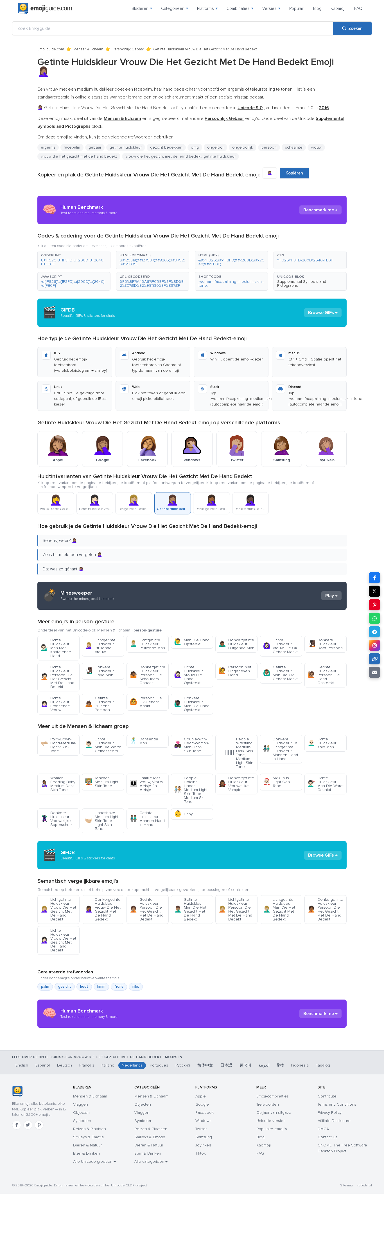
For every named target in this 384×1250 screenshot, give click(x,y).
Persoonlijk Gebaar (128, 49)
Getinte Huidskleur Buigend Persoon (99, 704)
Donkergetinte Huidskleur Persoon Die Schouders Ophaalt (147, 675)
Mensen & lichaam (88, 49)
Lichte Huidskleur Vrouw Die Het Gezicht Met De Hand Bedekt (58, 940)
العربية (264, 1065)
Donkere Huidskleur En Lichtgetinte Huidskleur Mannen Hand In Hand (280, 749)
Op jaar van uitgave (273, 1112)
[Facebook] (16, 1125)
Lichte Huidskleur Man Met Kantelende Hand (55, 648)
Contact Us (327, 1137)
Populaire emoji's (271, 1128)
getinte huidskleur (126, 147)
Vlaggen (80, 1104)
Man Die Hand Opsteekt (191, 642)
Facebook (204, 1112)
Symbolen (82, 1120)
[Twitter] (27, 1125)
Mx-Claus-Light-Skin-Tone (277, 782)
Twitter (201, 1128)
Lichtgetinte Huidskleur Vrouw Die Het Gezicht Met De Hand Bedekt (58, 909)
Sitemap (346, 1185)
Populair (296, 8)
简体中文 (205, 1065)
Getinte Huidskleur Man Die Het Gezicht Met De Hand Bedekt (190, 909)
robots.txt (364, 1185)
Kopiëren (294, 173)
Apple (200, 1096)
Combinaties (240, 8)
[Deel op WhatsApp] (374, 618)
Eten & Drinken (86, 1153)
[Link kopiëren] (374, 658)
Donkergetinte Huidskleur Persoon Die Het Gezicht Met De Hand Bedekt (325, 909)
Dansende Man (144, 741)
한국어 (245, 1065)
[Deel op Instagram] (374, 645)
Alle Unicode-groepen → (94, 1161)
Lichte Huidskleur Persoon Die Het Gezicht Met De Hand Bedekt (57, 677)
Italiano (107, 1065)
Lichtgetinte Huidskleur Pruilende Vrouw (100, 646)
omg (195, 147)
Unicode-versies (270, 1120)
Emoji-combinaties (272, 1096)
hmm (101, 986)
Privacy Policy (330, 1112)
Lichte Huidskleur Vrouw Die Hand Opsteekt (188, 675)
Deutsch (64, 1065)
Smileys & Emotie (88, 1137)
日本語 (226, 1065)
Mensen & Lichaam (90, 1096)
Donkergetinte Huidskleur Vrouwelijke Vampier (236, 784)
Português (159, 1065)
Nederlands (132, 1065)
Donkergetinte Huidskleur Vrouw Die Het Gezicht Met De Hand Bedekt (103, 909)
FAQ (358, 8)
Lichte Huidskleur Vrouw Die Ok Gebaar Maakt (280, 646)
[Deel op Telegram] (374, 631)
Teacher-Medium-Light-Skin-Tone (102, 782)
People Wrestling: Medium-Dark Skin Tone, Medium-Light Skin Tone (235, 753)
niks (135, 986)
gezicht (64, 986)
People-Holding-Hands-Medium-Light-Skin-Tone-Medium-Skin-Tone (191, 790)
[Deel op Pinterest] (374, 604)
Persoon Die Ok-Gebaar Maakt (146, 702)
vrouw (316, 147)
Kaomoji (338, 8)
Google (202, 1104)
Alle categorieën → (151, 1161)
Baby (183, 814)
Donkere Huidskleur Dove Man (99, 671)
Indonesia (300, 1065)
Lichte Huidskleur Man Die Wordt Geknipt (326, 784)
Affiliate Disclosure (334, 1120)
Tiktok (200, 1153)
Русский (182, 1065)
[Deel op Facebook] (374, 577)
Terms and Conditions (337, 1104)
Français (86, 1065)
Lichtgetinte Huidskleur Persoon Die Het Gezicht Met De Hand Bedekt (235, 909)
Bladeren (142, 8)
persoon (269, 147)
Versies (271, 8)
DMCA (323, 1128)
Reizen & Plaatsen (89, 1128)
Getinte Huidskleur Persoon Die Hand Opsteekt (324, 675)
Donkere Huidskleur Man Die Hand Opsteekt (191, 704)
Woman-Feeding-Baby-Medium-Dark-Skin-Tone (58, 784)
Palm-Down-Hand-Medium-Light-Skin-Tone (58, 745)
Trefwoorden (267, 1104)
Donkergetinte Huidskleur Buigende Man (236, 644)
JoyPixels (203, 1145)
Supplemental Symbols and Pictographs (301, 283)
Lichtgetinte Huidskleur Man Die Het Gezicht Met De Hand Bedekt (279, 909)
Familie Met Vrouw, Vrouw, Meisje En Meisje (147, 784)
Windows (203, 1120)
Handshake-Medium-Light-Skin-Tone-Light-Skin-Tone (102, 820)
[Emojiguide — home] (45, 8)
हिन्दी (280, 1065)
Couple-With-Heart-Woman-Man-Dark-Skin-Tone (191, 745)
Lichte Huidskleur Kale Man (322, 743)
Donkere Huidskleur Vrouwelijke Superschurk (56, 818)
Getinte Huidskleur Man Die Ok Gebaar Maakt (280, 673)
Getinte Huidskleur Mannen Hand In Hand (147, 818)
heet (84, 986)
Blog (317, 8)
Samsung (203, 1137)
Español (42, 1065)
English (21, 1065)
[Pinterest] (39, 1125)
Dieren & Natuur (87, 1145)
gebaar (95, 147)
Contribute (327, 1096)
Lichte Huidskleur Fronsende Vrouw (55, 704)
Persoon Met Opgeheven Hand (234, 671)
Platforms (207, 8)
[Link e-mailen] (374, 672)
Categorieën (174, 8)
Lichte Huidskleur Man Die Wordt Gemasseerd (103, 745)
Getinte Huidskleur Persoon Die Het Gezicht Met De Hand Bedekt (146, 909)
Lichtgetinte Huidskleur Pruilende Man (147, 644)
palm (45, 986)
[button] (73, 260)
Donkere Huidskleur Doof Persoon (325, 644)
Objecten (81, 1112)
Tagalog (323, 1065)
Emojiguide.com (50, 49)
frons (118, 986)
